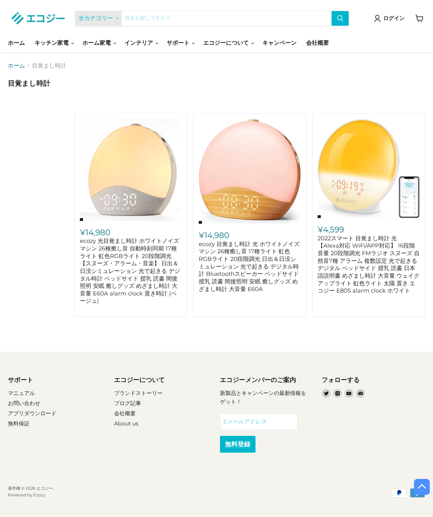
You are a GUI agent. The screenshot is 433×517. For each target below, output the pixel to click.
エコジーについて (226, 43)
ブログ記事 (127, 403)
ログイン (394, 18)
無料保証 (18, 423)
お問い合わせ (24, 403)
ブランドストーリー (138, 393)
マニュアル (21, 393)
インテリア (140, 43)
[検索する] (340, 18)
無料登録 (237, 444)
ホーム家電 (97, 43)
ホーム (16, 43)
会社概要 (317, 43)
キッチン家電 (52, 43)
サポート (179, 43)
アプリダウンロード (32, 413)
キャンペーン (279, 43)
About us (126, 423)
